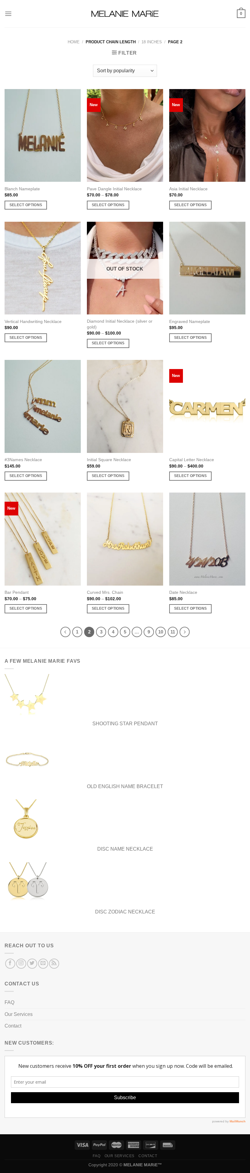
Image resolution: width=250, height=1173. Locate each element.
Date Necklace (183, 592)
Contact (13, 1025)
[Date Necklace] (207, 539)
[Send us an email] (43, 964)
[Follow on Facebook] (10, 964)
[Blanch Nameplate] (43, 135)
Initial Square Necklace (109, 459)
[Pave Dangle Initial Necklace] (125, 135)
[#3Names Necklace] (43, 406)
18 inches (151, 42)
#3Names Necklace (23, 459)
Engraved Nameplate (189, 321)
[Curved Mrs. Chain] (125, 539)
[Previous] (65, 632)
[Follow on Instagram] (21, 964)
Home (74, 42)
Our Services (19, 1014)
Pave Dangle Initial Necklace (114, 188)
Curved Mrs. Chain (105, 592)
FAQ (9, 1002)
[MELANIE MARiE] (125, 14)
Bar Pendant (17, 592)
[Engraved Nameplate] (207, 268)
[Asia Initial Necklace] (207, 135)
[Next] (185, 632)
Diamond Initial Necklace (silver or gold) (119, 324)
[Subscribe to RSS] (54, 964)
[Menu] (8, 13)
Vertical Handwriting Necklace (33, 321)
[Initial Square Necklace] (125, 406)
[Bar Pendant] (43, 539)
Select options (25, 205)
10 (160, 631)
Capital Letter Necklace (191, 459)
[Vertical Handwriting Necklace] (43, 268)
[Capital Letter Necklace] (207, 406)
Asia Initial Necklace (188, 188)
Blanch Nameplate (22, 188)
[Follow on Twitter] (32, 964)
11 (172, 631)
